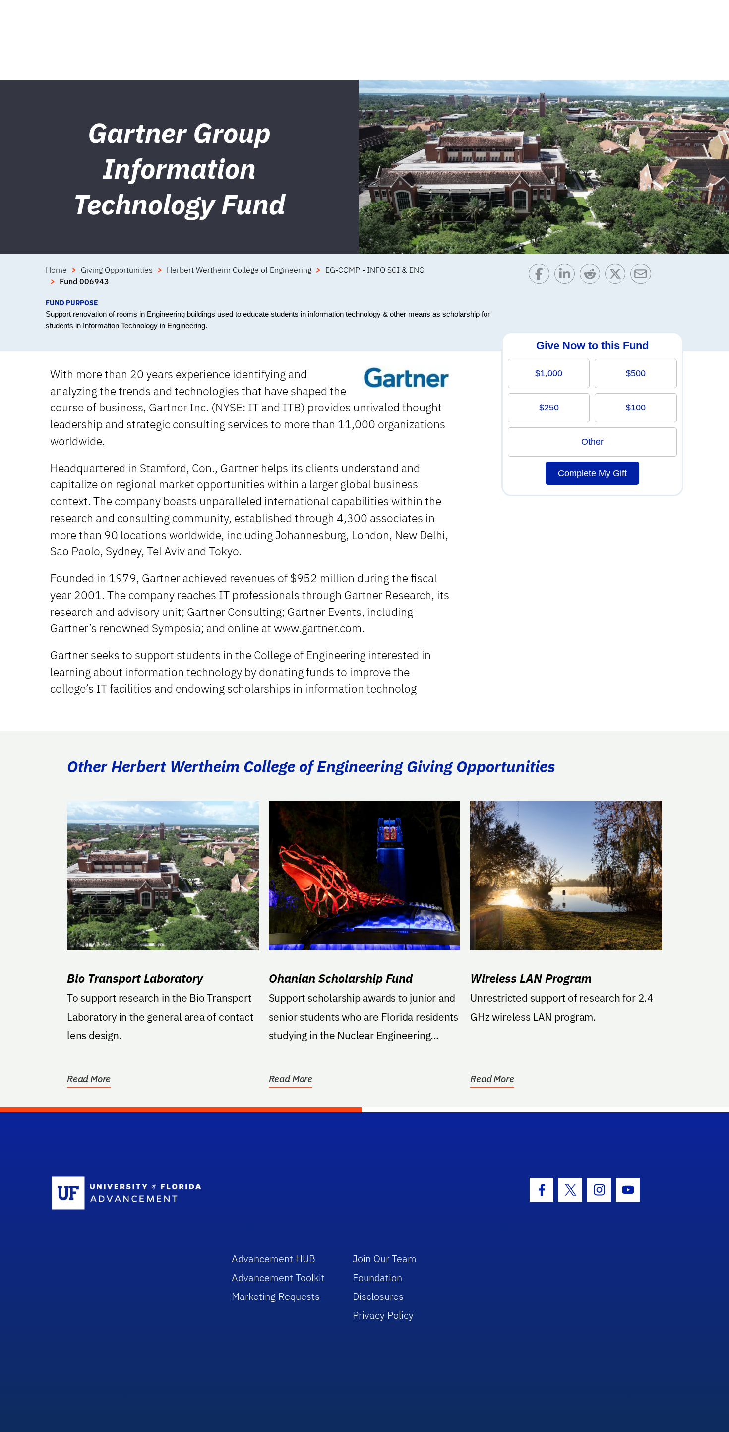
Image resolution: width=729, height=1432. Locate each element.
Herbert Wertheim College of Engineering (239, 269)
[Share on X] (617, 280)
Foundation (377, 1277)
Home (56, 269)
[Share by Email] (643, 280)
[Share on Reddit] (592, 280)
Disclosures (378, 1296)
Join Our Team (385, 1258)
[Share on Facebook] (541, 280)
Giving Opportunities (117, 269)
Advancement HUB (273, 1258)
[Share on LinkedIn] (567, 280)
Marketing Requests (276, 1296)
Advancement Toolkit (278, 1277)
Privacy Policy (383, 1315)
